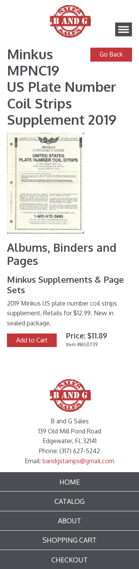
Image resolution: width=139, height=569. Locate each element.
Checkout (69, 559)
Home (69, 482)
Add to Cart (31, 340)
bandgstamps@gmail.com (78, 461)
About (69, 520)
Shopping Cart (69, 540)
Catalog (69, 501)
